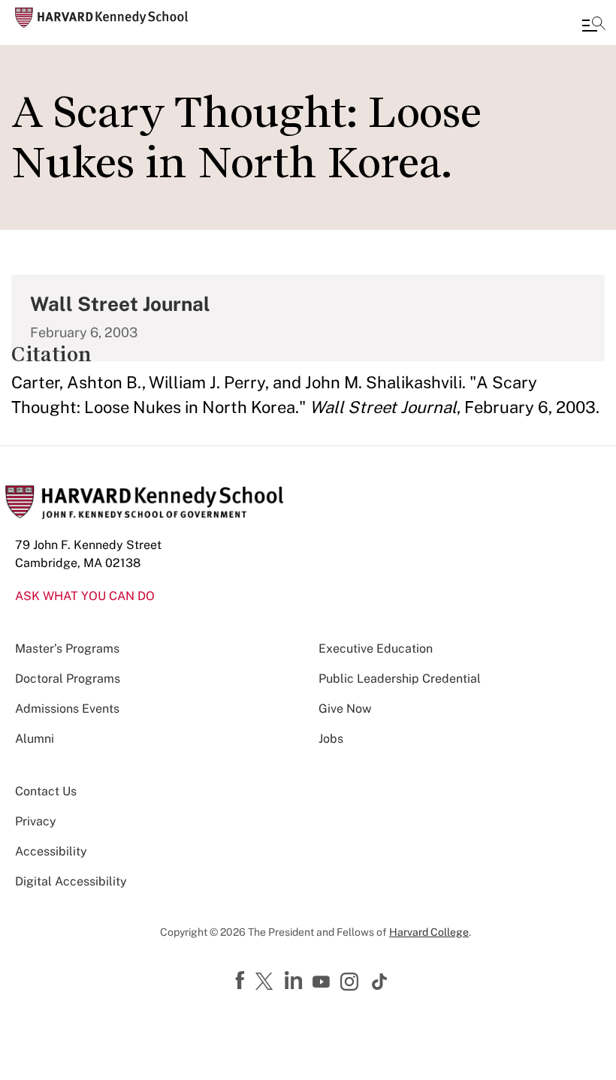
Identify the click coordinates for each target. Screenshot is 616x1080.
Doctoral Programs (67, 678)
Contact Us (46, 791)
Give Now (345, 708)
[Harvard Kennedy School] (101, 18)
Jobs (331, 739)
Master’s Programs (67, 648)
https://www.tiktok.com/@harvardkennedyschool (380, 981)
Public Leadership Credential (400, 678)
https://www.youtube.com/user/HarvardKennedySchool (323, 982)
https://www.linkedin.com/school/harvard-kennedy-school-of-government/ (295, 981)
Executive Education (376, 648)
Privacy (35, 821)
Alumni (34, 739)
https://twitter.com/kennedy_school (266, 982)
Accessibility (51, 851)
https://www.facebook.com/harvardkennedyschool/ (242, 981)
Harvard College (429, 932)
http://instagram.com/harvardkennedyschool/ (351, 983)
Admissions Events (67, 708)
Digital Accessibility (71, 881)
